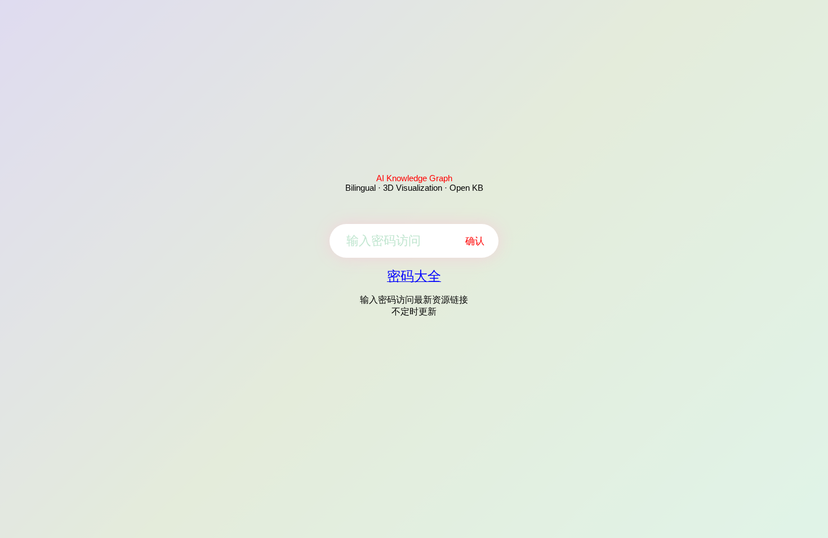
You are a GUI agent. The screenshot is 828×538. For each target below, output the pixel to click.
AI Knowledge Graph (414, 178)
